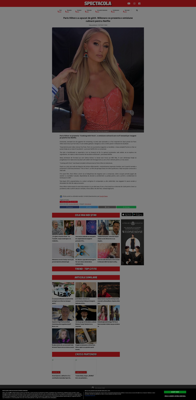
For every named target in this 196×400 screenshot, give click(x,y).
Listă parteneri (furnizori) (90, 395)
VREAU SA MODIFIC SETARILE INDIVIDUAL (175, 396)
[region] (98, 394)
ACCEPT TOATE (175, 392)
